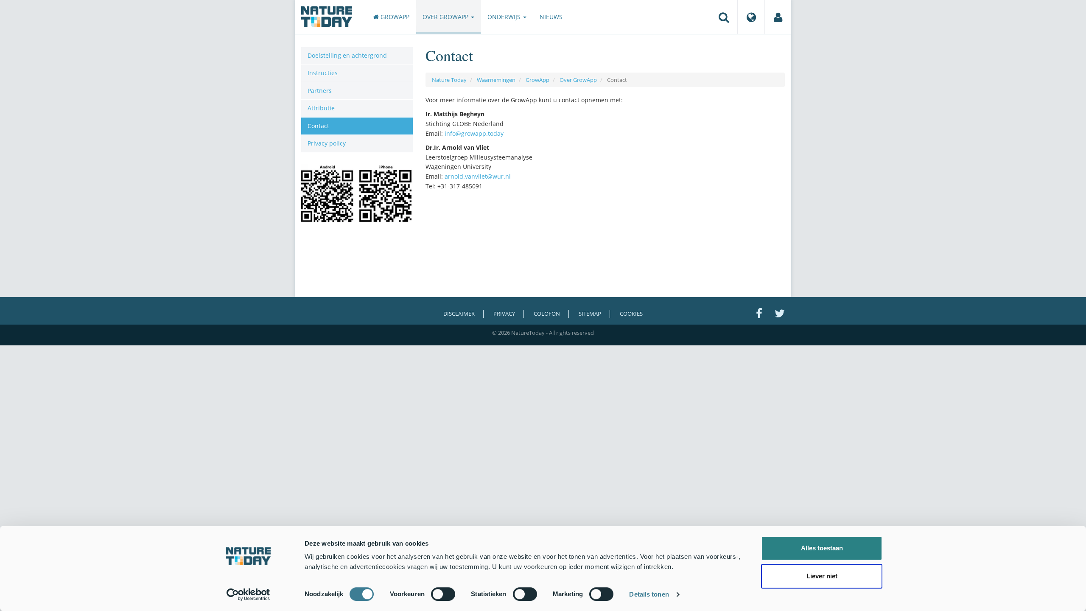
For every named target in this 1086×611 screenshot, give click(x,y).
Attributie (321, 108)
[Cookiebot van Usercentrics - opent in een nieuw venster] (248, 594)
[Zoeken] (724, 17)
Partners (320, 91)
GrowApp (394, 17)
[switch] (443, 594)
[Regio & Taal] (751, 17)
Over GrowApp (446, 17)
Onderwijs (504, 17)
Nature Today (449, 80)
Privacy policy (327, 143)
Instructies (323, 73)
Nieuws (551, 17)
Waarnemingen (496, 80)
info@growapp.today (474, 133)
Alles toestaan (822, 548)
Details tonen (649, 594)
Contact (318, 126)
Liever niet (821, 576)
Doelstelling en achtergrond (347, 55)
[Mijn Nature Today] (778, 17)
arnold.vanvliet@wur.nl (478, 176)
